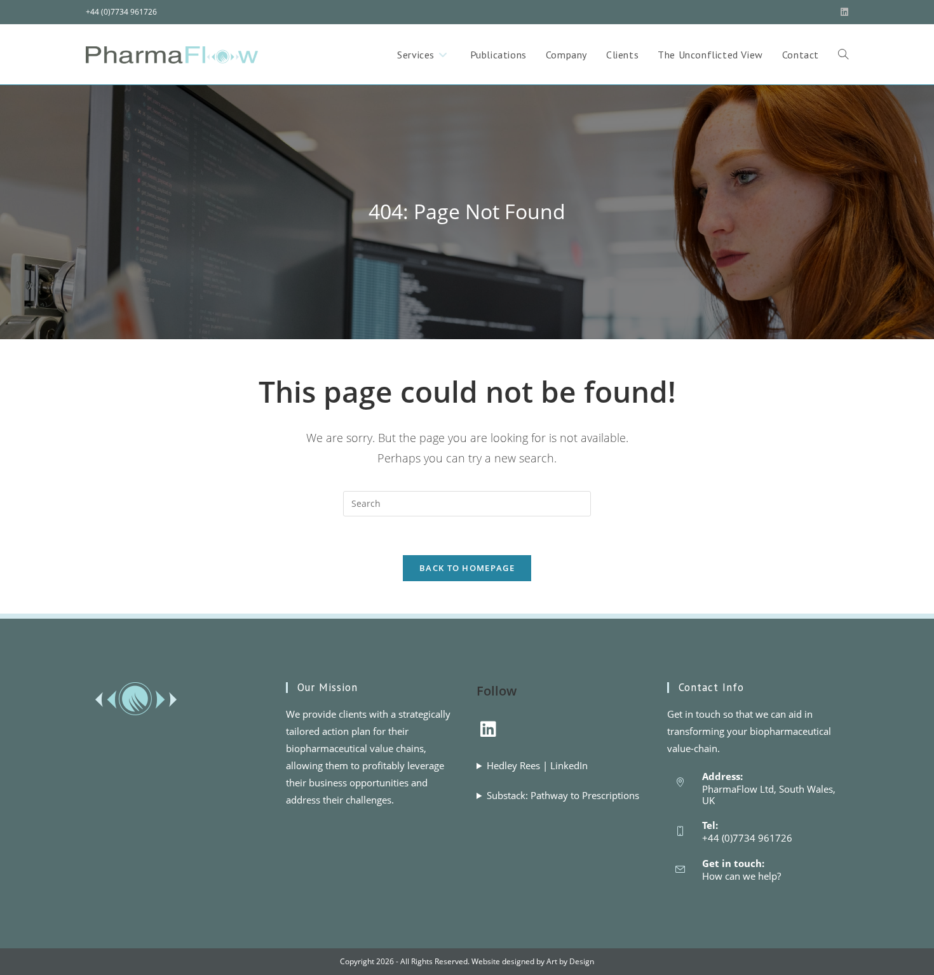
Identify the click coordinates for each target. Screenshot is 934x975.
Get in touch (694, 714)
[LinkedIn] (488, 728)
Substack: (563, 795)
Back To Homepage (467, 568)
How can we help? (741, 876)
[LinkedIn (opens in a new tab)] (842, 12)
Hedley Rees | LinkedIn (537, 765)
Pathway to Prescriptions (585, 795)
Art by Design (570, 961)
